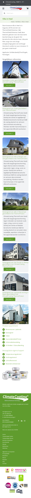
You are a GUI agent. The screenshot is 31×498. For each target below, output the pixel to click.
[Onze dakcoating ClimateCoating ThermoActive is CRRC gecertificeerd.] (19, 489)
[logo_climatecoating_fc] (16, 7)
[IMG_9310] (15, 138)
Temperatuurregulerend (13, 354)
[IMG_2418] (15, 61)
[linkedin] (21, 420)
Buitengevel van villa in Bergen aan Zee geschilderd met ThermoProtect (14, 157)
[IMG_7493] (15, 244)
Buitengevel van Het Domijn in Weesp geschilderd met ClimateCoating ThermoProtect (15, 264)
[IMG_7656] (15, 193)
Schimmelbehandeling (13, 342)
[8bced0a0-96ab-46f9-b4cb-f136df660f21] (15, 90)
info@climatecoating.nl (9, 417)
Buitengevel (9, 333)
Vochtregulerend (11, 357)
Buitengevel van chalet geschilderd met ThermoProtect (14, 109)
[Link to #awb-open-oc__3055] (3, 8)
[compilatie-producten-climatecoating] (15, 366)
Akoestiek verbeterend (13, 364)
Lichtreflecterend (11, 360)
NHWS (16, 430)
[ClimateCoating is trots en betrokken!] (7, 483)
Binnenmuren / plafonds (13, 329)
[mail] (24, 420)
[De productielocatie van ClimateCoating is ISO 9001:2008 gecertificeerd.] (15, 483)
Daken (8, 336)
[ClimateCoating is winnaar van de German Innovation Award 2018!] (23, 484)
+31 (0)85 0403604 (8, 415)
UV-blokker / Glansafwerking (15, 345)
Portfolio (18, 22)
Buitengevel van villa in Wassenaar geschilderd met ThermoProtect (14, 213)
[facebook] (18, 420)
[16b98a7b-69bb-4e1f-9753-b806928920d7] (15, 274)
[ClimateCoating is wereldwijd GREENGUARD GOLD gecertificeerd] (21, 474)
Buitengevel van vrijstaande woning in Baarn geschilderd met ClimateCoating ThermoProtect (15, 294)
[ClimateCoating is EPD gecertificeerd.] (12, 489)
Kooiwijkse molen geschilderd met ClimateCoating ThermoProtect (14, 81)
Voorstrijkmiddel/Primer (13, 339)
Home (12, 22)
